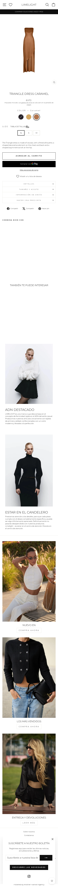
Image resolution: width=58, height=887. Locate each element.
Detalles (29, 184)
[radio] (20, 116)
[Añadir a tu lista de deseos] (5, 227)
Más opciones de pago (29, 170)
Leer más (29, 823)
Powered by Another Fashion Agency (29, 884)
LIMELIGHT (29, 4)
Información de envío (29, 195)
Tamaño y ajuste (29, 189)
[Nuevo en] (29, 581)
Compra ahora (29, 630)
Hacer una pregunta (29, 200)
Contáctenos (29, 835)
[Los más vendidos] (29, 677)
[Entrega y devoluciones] (29, 774)
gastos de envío (26, 103)
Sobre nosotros (29, 832)
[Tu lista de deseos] (10, 4)
